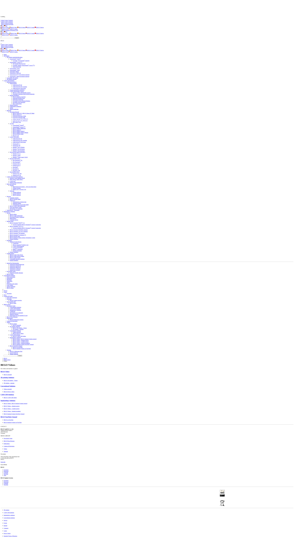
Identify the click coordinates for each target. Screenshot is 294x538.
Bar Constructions (17, 103)
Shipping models (17, 203)
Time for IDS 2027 (11, 301)
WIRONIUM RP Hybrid (19, 88)
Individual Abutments (18, 99)
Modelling (9, 279)
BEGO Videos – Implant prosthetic (21, 343)
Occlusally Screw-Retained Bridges (21, 101)
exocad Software (14, 352)
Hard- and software (11, 184)
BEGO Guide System (15, 257)
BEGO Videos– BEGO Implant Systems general (24, 339)
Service (8, 213)
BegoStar (15, 167)
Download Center (11, 306)
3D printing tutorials (11, 79)
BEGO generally (17, 325)
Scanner (12, 185)
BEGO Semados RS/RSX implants (19, 229)
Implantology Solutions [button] (9, 211)
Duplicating (9, 278)
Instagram (6, 471)
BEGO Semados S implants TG (18, 235)
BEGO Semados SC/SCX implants (19, 231)
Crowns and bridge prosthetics (17, 90)
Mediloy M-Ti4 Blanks (19, 149)
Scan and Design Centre (16, 207)
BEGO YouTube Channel (16, 346)
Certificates (12, 311)
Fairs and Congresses (12, 297)
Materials (9, 110)
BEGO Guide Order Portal (16, 255)
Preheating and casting (12, 283)
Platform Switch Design (15, 241)
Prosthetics (9, 240)
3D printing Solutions (7, 377)
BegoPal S (16, 169)
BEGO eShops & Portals (7, 24)
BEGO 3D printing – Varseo (20, 328)
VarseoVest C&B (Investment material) (19, 76)
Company (10, 20)
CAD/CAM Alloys (14, 137)
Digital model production (16, 182)
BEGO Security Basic (15, 199)
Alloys (8, 282)
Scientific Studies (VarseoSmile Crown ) (24, 65)
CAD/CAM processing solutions (15, 176)
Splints (11, 107)
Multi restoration (18, 249)
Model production (14, 109)
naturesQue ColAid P (15, 270)
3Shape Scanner (17, 188)
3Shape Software (14, 354)
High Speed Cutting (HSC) (16, 179)
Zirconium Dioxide (14, 112)
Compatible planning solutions (17, 259)
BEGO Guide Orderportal (16, 215)
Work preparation (11, 277)
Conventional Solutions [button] (9, 275)
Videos (8, 322)
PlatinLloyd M (17, 175)
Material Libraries (14, 314)
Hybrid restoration (17, 250)
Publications (10, 318)
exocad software (17, 193)
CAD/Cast (13, 181)
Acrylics (12, 123)
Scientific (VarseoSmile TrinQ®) (21, 60)
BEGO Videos (13, 323)
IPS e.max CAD (17, 122)
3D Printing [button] (6, 56)
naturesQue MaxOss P (15, 267)
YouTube (6, 474)
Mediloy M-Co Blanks (19, 147)
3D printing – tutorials (18, 329)
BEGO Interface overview (19, 96)
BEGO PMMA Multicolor (19, 128)
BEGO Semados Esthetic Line (20, 245)
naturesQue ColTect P (15, 268)
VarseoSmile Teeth (15, 70)
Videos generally (17, 332)
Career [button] (5, 292)
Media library (13, 218)
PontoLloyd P (16, 165)
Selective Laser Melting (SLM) (17, 178)
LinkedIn (6, 472)
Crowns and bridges (18, 247)
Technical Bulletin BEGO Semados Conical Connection (27, 224)
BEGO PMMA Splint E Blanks (20, 132)
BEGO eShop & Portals (7, 23)
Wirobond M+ (17, 145)
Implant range (10, 221)
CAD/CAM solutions (15, 335)
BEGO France (5, 27)
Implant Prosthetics (14, 95)
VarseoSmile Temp (15, 68)
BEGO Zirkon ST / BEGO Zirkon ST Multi (23, 113)
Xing (5, 475)
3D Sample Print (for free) (19, 63)
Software (12, 191)
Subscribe (3, 462)
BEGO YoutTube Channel (9, 417)
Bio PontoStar (16, 162)
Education (9, 299)
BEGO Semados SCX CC (16, 226)
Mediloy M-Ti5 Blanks (19, 150)
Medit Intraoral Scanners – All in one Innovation (24, 186)
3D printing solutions (15, 326)
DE (6, 26)
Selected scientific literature (16, 272)
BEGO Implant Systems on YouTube (22, 348)
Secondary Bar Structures (19, 102)
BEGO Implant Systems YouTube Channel (23, 344)
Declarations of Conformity (16, 312)
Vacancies (9, 293)
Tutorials (9, 350)
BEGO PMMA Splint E (18, 131)
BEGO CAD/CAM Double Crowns (21, 92)
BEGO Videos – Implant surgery (21, 340)
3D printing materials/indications (14, 57)
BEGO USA (5, 29)
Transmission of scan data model (21, 204)
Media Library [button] (7, 304)
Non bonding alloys (14, 172)
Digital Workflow (14, 239)
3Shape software (17, 192)
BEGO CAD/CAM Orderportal (17, 206)
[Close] (1, 43)
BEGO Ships (13, 303)
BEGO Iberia (22, 27)
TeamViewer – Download (13, 210)
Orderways (12, 200)
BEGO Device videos (18, 333)
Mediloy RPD (16, 155)
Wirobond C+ (16, 144)
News (5, 295)
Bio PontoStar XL (17, 160)
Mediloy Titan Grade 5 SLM (20, 157)
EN (3, 26)
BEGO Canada (14, 29)
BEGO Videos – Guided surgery (21, 341)
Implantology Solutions (15, 310)
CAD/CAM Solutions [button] (9, 80)
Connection (15, 243)
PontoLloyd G (17, 163)
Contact (3, 20)
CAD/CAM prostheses (18, 246)
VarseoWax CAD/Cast (15, 73)
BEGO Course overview (16, 300)
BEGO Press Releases (12, 317)
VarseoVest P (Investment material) (19, 74)
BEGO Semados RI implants (17, 233)
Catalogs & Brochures (12, 321)
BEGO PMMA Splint (18, 134)
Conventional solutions (15, 330)
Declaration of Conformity (16, 208)
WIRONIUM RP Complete (20, 86)
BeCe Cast (16, 135)
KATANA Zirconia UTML (19, 116)
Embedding (9, 281)
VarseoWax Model (14, 71)
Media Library (7, 359)
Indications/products (11, 82)
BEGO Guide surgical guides (17, 256)
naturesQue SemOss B (15, 266)
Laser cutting (10, 285)
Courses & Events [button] (8, 296)
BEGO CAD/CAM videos (19, 336)
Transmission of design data (19, 202)
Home (5, 54)
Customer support (14, 197)
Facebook (6, 470)
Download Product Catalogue (17, 217)
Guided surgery (10, 253)
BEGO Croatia (31, 27)
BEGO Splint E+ (17, 129)
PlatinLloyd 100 (17, 173)
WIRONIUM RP (17, 85)
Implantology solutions (15, 337)
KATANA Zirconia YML (19, 117)
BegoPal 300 (16, 170)
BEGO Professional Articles (16, 319)
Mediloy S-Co (17, 153)
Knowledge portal (11, 271)
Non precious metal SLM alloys (17, 152)
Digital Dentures (14, 105)
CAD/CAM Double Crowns (17, 91)
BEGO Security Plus (15, 236)
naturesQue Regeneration (13, 263)
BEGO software (17, 195)
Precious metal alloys (15, 158)
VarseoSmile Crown (16, 62)
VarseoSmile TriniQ (15, 59)
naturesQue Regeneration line (17, 264)
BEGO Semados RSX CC (17, 223)
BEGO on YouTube (18, 347)
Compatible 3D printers (12, 78)
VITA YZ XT (20, 121)
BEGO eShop (13, 214)
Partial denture (13, 83)
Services (9, 196)
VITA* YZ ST (20, 119)
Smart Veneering (17, 66)
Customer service (14, 220)
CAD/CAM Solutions (15, 308)
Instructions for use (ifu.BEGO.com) (18, 315)
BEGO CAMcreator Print (16, 351)
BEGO (5, 358)
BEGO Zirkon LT (17, 114)
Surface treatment (11, 286)
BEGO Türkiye (40, 27)
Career (6, 20)
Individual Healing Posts (19, 98)
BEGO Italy (14, 27)
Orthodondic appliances (15, 106)
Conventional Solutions (15, 307)
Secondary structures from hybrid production (23, 94)
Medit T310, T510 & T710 (19, 189)
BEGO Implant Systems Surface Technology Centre (22, 237)
